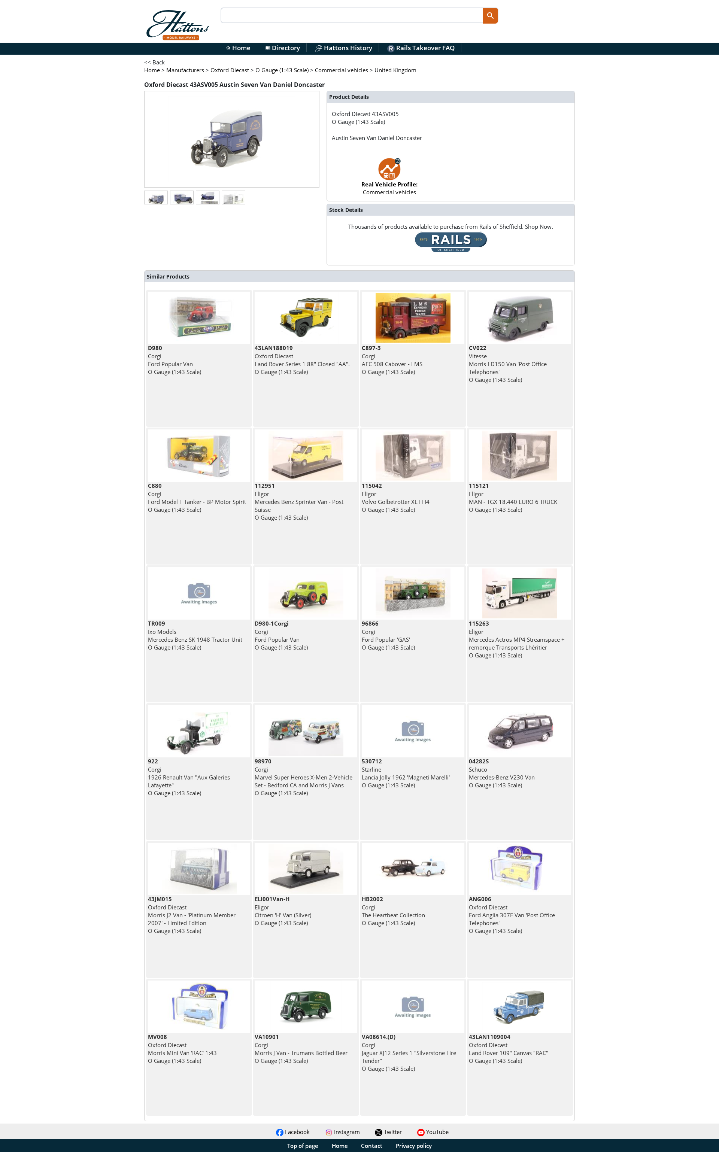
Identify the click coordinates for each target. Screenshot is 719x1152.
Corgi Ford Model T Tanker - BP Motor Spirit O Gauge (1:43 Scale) (197, 497)
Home (238, 47)
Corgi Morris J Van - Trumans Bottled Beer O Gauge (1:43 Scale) (301, 1048)
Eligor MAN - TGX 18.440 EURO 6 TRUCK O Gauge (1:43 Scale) (513, 497)
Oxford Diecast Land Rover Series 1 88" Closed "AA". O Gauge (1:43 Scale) (302, 360)
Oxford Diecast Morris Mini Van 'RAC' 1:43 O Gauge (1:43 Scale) (182, 1048)
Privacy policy (414, 1145)
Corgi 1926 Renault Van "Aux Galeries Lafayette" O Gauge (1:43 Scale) (189, 777)
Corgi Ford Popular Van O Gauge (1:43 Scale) (174, 360)
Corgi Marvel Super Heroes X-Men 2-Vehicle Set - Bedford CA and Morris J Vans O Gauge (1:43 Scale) (303, 777)
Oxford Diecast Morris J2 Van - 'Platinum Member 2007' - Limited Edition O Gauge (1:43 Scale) (192, 914)
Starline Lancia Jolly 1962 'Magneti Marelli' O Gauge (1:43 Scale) (406, 773)
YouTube (437, 1132)
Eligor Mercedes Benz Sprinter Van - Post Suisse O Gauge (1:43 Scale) (299, 501)
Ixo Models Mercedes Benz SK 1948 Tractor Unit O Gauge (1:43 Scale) (195, 635)
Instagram (346, 1132)
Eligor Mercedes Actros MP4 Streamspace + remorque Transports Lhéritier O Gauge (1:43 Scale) (517, 639)
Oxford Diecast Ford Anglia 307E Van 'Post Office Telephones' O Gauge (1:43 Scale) (512, 914)
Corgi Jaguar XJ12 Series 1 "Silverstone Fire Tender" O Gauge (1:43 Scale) (409, 1052)
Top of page (302, 1145)
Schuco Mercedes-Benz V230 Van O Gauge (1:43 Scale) (502, 773)
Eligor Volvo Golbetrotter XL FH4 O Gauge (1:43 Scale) (396, 497)
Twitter (392, 1132)
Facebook (296, 1132)
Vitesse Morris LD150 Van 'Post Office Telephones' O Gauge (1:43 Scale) (508, 363)
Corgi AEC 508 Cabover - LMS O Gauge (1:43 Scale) (392, 360)
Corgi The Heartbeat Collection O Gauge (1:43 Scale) (393, 911)
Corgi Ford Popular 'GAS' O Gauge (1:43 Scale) (388, 635)
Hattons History (347, 47)
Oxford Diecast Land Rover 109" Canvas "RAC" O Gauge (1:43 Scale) (508, 1048)
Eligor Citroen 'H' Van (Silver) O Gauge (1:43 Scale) (283, 911)
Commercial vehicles (389, 188)
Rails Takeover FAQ (425, 47)
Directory (283, 47)
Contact (371, 1145)
